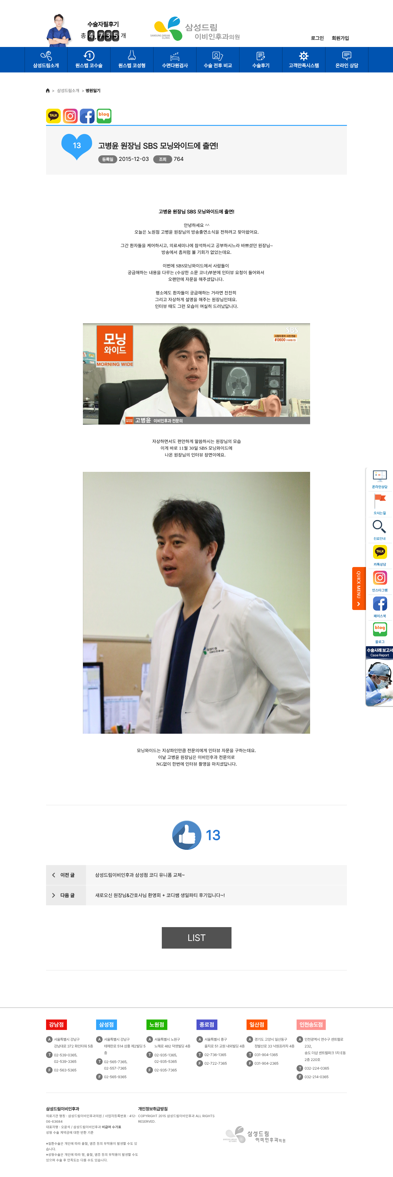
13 (213, 835)
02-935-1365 (165, 1055)
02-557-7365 (115, 1068)
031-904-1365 (266, 1055)
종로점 (207, 1024)
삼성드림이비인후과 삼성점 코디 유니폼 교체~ (140, 875)
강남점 (56, 1024)
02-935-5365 (165, 1061)
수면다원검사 (175, 65)
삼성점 (106, 1024)
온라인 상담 (347, 65)
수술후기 (261, 65)
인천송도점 (311, 1024)
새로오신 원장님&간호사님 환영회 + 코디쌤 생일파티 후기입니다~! (160, 895)
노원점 (157, 1024)
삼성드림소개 (46, 65)
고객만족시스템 (304, 65)
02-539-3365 (65, 1061)
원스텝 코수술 (89, 65)
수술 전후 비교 (218, 65)
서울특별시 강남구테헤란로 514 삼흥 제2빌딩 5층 (125, 1046)
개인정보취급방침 (153, 1108)
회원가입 (340, 38)
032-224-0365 (317, 1068)
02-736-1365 (215, 1055)
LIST (197, 937)
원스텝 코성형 (132, 65)
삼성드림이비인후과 (62, 1108)
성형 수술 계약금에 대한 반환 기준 (70, 1133)
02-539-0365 (65, 1055)
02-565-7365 (115, 1061)
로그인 (317, 38)
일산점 (257, 1024)
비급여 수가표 (111, 1127)
